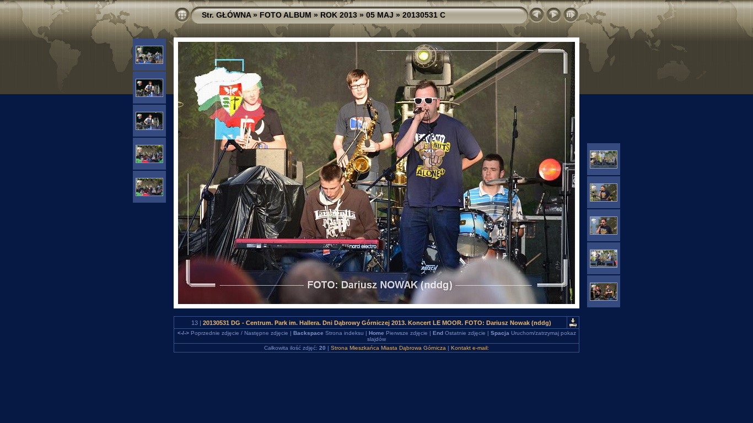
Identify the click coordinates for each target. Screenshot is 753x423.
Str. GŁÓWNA (226, 14)
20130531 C (423, 14)
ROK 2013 (338, 14)
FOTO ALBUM (285, 14)
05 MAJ (380, 14)
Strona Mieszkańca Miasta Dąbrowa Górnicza (388, 348)
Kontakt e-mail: (470, 348)
